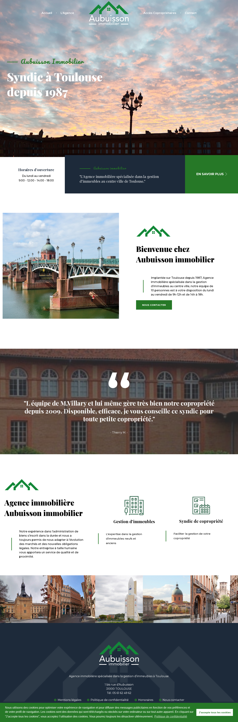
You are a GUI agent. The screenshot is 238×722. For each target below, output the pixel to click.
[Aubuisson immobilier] (108, 13)
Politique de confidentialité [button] (170, 716)
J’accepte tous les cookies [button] (215, 712)
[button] (212, 174)
